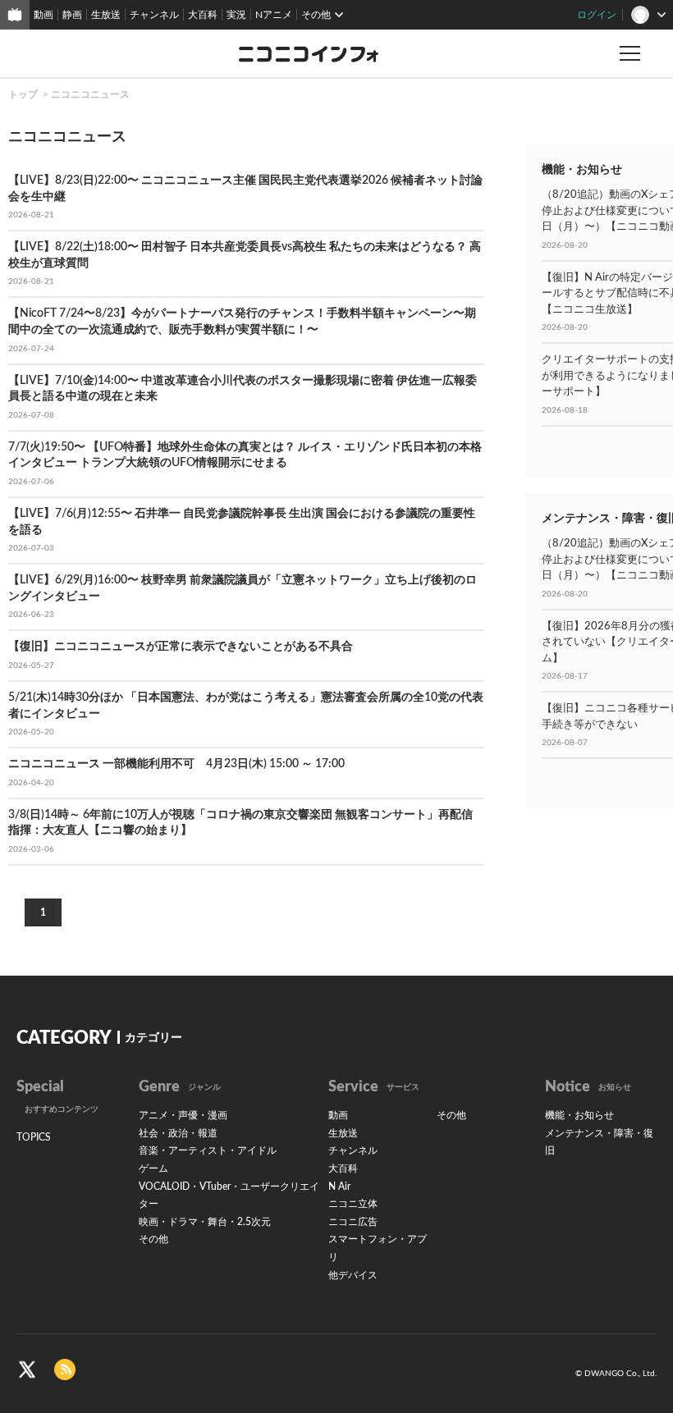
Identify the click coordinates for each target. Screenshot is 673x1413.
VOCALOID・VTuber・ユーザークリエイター (229, 1196)
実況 (236, 15)
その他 (153, 1239)
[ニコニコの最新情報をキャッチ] (65, 1369)
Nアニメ (273, 15)
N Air (339, 1186)
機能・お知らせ (579, 1115)
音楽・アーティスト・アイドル (208, 1150)
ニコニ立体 (353, 1204)
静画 (72, 15)
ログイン (596, 15)
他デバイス (353, 1275)
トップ (23, 94)
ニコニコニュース (90, 94)
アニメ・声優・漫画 (183, 1115)
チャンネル (154, 15)
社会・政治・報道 (178, 1133)
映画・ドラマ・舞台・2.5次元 (205, 1222)
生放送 (106, 15)
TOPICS (33, 1137)
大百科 (202, 15)
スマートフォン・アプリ (377, 1248)
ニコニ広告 (353, 1222)
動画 (43, 15)
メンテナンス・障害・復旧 (599, 1142)
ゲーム (153, 1168)
